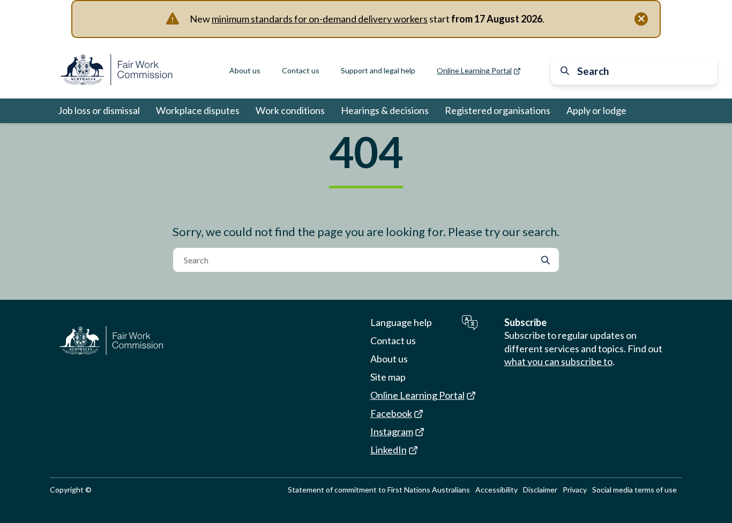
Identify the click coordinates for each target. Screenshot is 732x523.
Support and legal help (378, 70)
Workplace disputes (198, 110)
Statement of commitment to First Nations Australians (379, 489)
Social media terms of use (634, 489)
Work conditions (290, 110)
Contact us (300, 70)
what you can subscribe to (558, 361)
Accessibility (496, 489)
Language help (401, 322)
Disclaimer (540, 489)
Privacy (575, 489)
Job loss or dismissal (99, 110)
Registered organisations (497, 110)
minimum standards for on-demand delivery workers (320, 19)
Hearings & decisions (385, 110)
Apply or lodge (596, 110)
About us (244, 70)
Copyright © (71, 489)
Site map (388, 377)
